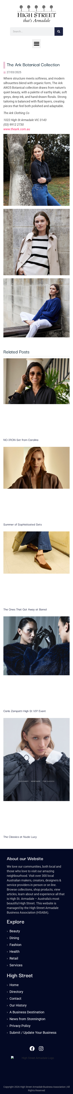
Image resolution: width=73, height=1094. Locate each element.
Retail (14, 958)
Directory (16, 992)
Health (15, 951)
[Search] (58, 31)
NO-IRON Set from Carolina (20, 439)
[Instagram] (41, 1048)
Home (14, 985)
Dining (14, 938)
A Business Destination (27, 1012)
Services (16, 965)
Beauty (15, 931)
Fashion (15, 945)
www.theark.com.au (16, 129)
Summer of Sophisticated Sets (22, 524)
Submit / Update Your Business (33, 1033)
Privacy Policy (20, 1026)
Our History (18, 1005)
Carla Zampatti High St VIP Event (24, 710)
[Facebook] (32, 1048)
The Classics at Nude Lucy (20, 836)
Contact (15, 998)
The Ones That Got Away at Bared (25, 609)
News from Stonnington (27, 1019)
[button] (36, 43)
